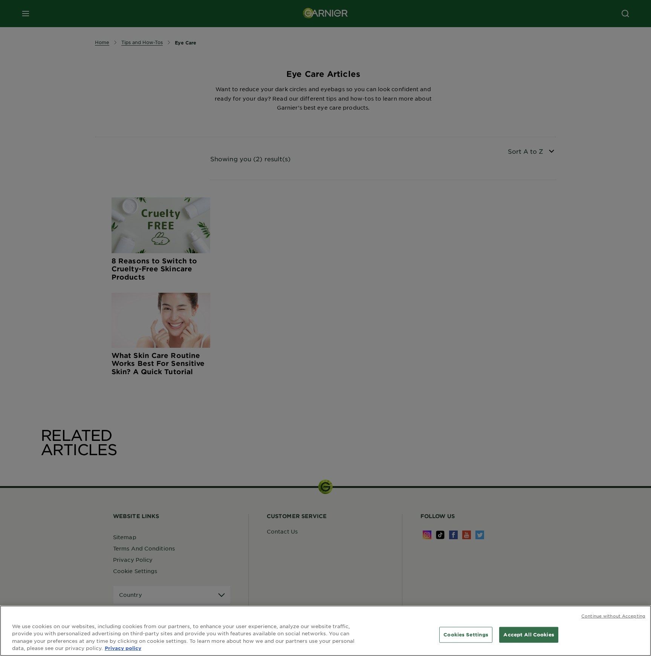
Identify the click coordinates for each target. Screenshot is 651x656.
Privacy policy (123, 648)
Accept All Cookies (528, 635)
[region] (325, 631)
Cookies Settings (465, 635)
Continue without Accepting (613, 615)
